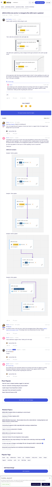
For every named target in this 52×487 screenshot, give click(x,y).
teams (40, 457)
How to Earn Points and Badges (26, 400)
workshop (10, 460)
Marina (7, 122)
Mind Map (23, 460)
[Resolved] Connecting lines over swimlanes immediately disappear (18, 447)
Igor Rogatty (9, 19)
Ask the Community (29, 6)
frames (19, 457)
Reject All (46, 484)
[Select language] (33, 2)
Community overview (9, 6)
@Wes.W (9, 326)
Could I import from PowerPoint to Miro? (12, 387)
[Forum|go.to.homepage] (10, 2)
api (23, 457)
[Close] (49, 478)
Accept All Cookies (36, 484)
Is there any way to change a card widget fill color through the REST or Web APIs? (22, 443)
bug (7, 457)
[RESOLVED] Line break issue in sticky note (12, 433)
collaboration (13, 457)
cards (15, 460)
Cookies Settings (5, 484)
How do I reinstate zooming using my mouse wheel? (15, 385)
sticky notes (34, 457)
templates (28, 457)
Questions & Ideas (20, 6)
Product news (5, 417)
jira (7, 94)
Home (2, 6)
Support (4, 460)
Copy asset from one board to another (11, 390)
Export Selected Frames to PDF (9, 392)
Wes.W (10, 84)
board (3, 457)
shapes (45, 457)
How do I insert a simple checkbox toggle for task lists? (15, 383)
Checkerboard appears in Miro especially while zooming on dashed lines (19, 425)
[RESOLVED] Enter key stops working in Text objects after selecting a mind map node (22, 439)
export (29, 460)
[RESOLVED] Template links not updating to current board (16, 412)
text (19, 460)
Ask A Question (26, 471)
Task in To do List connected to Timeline (12, 429)
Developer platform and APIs (8, 445)
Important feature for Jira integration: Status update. (15, 437)
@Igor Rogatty (11, 124)
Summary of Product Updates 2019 (10, 416)
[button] (1, 2)
